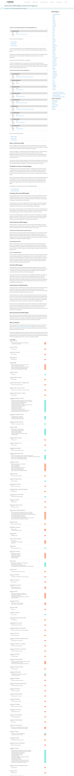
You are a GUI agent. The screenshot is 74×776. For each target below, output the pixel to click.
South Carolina (55, 74)
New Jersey (54, 59)
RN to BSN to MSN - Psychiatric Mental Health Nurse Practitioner (24, 76)
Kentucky (54, 39)
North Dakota (55, 65)
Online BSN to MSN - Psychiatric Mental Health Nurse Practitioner (25, 109)
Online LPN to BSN (55, 104)
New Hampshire (55, 57)
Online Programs (27, 2)
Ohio (53, 66)
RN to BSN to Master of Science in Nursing (21, 102)
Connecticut (54, 24)
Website (13, 35)
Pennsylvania (55, 71)
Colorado (54, 23)
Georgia (54, 29)
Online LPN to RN (54, 106)
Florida (54, 27)
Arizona (54, 18)
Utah (53, 80)
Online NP (53, 107)
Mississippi (54, 50)
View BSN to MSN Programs (15, 190)
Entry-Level (52, 2)
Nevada (54, 56)
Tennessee (54, 77)
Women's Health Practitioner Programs (58, 96)
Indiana (54, 35)
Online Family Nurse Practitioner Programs (59, 93)
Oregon (54, 69)
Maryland (54, 44)
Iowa (53, 36)
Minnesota (54, 48)
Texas (53, 78)
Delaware (54, 26)
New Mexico (54, 60)
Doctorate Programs (14, 45)
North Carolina (55, 63)
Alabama (54, 15)
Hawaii (54, 30)
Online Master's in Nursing (19, 89)
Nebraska (54, 54)
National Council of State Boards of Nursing (22, 326)
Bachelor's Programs (14, 136)
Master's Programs (13, 43)
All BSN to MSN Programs (56, 14)
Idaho (53, 32)
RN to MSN (17, 83)
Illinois (53, 33)
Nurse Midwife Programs (56, 95)
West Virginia (55, 86)
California (54, 21)
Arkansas (54, 20)
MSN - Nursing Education (19, 128)
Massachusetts (55, 45)
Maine (53, 42)
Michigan (54, 47)
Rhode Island (55, 72)
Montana (54, 53)
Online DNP (53, 109)
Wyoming (54, 89)
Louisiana (54, 41)
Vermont (54, 81)
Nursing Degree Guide (7, 8)
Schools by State (59, 2)
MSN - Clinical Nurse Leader (20, 115)
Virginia (54, 83)
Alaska (53, 17)
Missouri (54, 51)
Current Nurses (35, 2)
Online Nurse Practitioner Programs (58, 92)
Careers (66, 2)
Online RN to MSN (54, 101)
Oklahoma (54, 68)
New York (54, 62)
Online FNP (53, 103)
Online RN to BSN (54, 100)
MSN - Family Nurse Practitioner (20, 96)
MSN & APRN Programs (43, 2)
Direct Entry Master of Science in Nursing (21, 34)
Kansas (54, 38)
